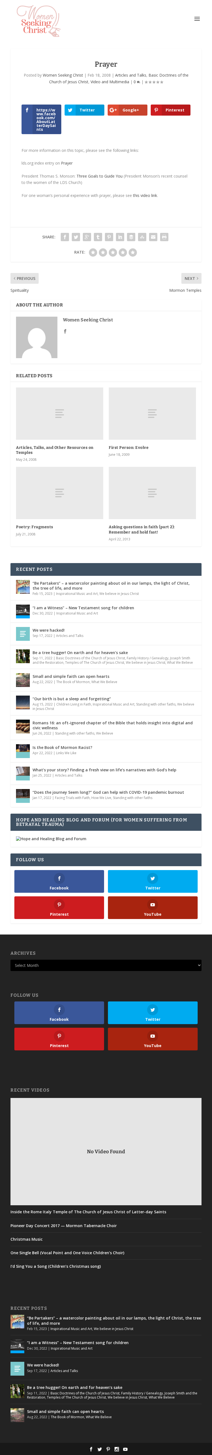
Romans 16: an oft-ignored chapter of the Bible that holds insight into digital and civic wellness (113, 725)
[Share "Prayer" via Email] (153, 237)
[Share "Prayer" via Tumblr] (98, 237)
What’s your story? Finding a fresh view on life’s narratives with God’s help (104, 769)
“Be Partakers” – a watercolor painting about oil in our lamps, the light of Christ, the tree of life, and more (111, 586)
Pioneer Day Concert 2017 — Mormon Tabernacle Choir (63, 1225)
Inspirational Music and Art (77, 593)
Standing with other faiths (156, 704)
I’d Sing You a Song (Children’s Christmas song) (55, 1266)
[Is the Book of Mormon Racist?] (23, 751)
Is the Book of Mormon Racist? (62, 747)
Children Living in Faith (73, 704)
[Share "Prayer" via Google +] (86, 237)
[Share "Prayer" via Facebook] (64, 237)
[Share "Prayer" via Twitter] (75, 237)
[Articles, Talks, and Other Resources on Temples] (59, 413)
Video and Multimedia (110, 81)
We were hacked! (49, 630)
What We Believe (180, 662)
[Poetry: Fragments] (59, 493)
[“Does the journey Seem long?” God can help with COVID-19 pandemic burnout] (23, 796)
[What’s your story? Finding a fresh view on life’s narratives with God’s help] (23, 773)
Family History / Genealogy (147, 658)
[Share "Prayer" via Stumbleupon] (142, 237)
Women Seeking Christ (63, 75)
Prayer (67, 163)
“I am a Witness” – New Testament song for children (83, 607)
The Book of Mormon (73, 682)
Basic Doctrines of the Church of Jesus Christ (90, 658)
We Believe (104, 733)
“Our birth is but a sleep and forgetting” (72, 698)
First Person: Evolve (129, 447)
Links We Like (66, 753)
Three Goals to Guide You (99, 176)
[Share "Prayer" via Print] (164, 237)
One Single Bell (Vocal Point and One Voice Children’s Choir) (67, 1252)
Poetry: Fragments (34, 527)
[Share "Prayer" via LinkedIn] (120, 237)
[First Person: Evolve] (152, 413)
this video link (145, 195)
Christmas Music (26, 1239)
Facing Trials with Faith (72, 797)
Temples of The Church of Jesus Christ (94, 662)
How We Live (101, 797)
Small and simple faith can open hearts (71, 676)
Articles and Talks (130, 75)
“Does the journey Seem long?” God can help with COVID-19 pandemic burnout (108, 792)
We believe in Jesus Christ (119, 593)
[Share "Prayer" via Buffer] (131, 237)
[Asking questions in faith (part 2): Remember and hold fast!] (152, 493)
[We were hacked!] (23, 634)
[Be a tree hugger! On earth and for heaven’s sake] (23, 656)
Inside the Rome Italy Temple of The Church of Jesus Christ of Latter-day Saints (88, 1211)
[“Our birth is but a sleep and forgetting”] (23, 702)
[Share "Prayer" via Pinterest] (109, 237)
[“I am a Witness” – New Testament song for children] (23, 611)
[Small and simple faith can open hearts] (23, 680)
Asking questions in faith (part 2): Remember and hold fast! (142, 529)
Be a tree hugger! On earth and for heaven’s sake (80, 652)
